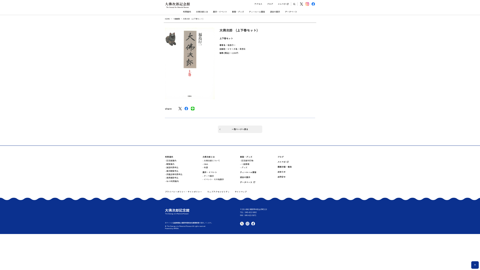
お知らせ (282, 171)
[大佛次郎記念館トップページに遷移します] (177, 5)
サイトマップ (241, 191)
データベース (291, 11)
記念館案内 (171, 160)
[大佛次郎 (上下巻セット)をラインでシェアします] (192, 108)
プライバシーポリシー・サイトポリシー (183, 191)
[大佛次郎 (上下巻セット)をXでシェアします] (180, 108)
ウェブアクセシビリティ (218, 191)
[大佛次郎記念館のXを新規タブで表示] (242, 224)
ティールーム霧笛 (257, 11)
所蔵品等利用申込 (174, 174)
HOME (167, 19)
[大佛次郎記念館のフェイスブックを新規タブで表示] (253, 226)
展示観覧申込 (172, 171)
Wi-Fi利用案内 (172, 181)
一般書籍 (176, 19)
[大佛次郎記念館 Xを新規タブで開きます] (301, 4)
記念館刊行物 (247, 160)
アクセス (258, 3)
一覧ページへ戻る (240, 129)
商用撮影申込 (172, 177)
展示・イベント (220, 11)
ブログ (270, 3)
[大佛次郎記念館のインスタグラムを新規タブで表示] (247, 226)
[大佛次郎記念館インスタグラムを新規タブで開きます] (307, 4)
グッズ (244, 167)
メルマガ (282, 3)
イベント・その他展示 (214, 179)
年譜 (206, 167)
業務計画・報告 (285, 166)
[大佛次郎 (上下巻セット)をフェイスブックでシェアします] (186, 108)
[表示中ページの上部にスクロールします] (475, 265)
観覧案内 (170, 164)
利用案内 (187, 11)
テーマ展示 (209, 176)
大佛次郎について (212, 160)
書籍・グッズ (238, 11)
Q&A (206, 164)
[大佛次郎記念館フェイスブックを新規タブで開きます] (313, 4)
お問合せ (282, 176)
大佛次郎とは (202, 11)
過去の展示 (275, 11)
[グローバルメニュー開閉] (240, 9)
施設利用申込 (172, 167)
